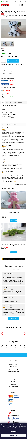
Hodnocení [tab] (14, 102)
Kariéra (13, 383)
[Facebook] (13, 418)
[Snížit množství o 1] (5, 61)
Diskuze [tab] (20, 102)
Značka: (6, 16)
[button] (2, 333)
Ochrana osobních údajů (13, 371)
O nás (13, 379)
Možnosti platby (13, 366)
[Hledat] (19, 5)
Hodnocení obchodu (13, 363)
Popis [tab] (3, 102)
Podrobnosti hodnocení (20, 15)
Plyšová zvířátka (11, 114)
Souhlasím (13, 435)
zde (21, 428)
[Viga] (17, 333)
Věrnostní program (13, 386)
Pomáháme (13, 384)
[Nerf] (7, 333)
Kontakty (13, 381)
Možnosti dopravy (13, 364)
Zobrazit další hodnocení (20, 184)
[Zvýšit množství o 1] (5, 60)
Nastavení (13, 431)
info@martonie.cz (15, 415)
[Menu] (25, 5)
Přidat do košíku (14, 61)
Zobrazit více (13, 318)
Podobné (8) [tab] (8, 102)
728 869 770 (15, 413)
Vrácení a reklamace (13, 368)
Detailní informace (5, 67)
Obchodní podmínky (13, 370)
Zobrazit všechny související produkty (14, 259)
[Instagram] (13, 422)
